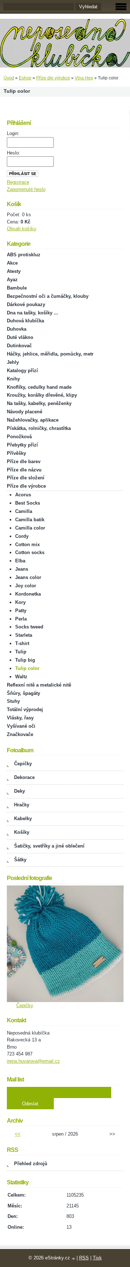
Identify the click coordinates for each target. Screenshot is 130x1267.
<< (18, 1134)
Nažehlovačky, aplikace (32, 420)
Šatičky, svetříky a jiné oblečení (49, 846)
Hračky (21, 804)
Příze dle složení (25, 477)
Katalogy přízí (22, 370)
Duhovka (16, 329)
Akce (12, 263)
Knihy (13, 379)
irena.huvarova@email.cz (33, 1061)
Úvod (9, 77)
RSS (84, 1258)
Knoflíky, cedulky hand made (39, 387)
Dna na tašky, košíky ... (32, 312)
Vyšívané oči (21, 726)
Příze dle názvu (24, 470)
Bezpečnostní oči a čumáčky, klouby (47, 296)
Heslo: (13, 153)
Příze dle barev (23, 461)
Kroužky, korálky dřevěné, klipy (42, 395)
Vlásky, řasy (20, 717)
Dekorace (24, 777)
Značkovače (20, 734)
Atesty (14, 271)
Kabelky (23, 818)
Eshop (25, 77)
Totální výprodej (25, 709)
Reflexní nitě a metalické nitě (39, 685)
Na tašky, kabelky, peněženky (39, 403)
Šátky (20, 859)
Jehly (13, 362)
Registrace (18, 182)
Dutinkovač (19, 345)
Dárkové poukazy (26, 304)
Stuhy (13, 701)
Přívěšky (16, 453)
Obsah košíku (21, 228)
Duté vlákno (20, 337)
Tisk (97, 1258)
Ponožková (19, 436)
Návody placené (24, 411)
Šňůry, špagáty (23, 693)
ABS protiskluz (23, 254)
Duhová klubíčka (25, 320)
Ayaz (12, 279)
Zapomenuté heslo (26, 189)
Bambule (17, 288)
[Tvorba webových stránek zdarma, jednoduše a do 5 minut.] (74, 1258)
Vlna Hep (84, 77)
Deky (19, 791)
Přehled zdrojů (30, 1163)
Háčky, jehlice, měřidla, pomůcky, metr (50, 354)
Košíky (21, 832)
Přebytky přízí (22, 445)
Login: (13, 133)
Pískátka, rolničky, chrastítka (39, 428)
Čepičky (23, 763)
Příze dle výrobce (53, 77)
